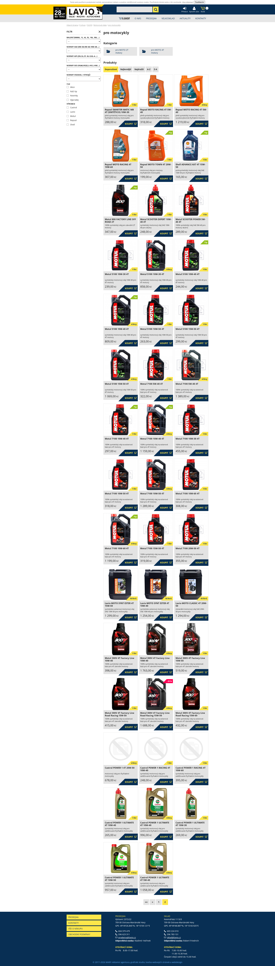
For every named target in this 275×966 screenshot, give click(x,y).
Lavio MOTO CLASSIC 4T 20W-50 (191, 604)
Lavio (71, 111)
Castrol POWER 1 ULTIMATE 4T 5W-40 (154, 879)
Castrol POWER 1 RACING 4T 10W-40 (155, 769)
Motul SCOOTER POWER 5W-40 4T (191, 220)
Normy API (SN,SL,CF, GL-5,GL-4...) (82, 56)
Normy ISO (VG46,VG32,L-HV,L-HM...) (83, 65)
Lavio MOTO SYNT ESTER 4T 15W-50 (119, 604)
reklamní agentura (120, 962)
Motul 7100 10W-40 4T (117, 438)
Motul (71, 116)
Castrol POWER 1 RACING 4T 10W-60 (191, 769)
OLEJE (89, 25)
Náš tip (72, 91)
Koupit (131, 123)
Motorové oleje (100, 25)
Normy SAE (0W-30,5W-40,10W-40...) (83, 47)
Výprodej (73, 99)
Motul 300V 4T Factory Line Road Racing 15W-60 (190, 714)
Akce (71, 87)
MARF (108, 962)
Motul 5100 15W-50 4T (188, 329)
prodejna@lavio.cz (127, 937)
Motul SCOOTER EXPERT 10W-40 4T (155, 220)
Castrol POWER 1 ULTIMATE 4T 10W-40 (119, 824)
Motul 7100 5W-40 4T (151, 383)
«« (146, 902)
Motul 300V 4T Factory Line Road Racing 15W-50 (119, 714)
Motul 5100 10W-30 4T (117, 274)
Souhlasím (199, 2)
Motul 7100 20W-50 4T (188, 548)
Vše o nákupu (75, 928)
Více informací (187, 2)
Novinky (72, 95)
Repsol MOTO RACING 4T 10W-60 (118, 166)
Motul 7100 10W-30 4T (188, 438)
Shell (71, 124)
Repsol (72, 120)
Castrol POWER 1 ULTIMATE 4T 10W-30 (190, 824)
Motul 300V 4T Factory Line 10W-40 (119, 659)
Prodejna (73, 917)
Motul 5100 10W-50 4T (152, 329)
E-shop (82, 25)
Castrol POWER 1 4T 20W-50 (119, 767)
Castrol (72, 107)
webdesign (177, 962)
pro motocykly (114, 25)
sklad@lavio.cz (174, 937)
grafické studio (137, 962)
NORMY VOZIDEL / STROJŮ (78, 75)
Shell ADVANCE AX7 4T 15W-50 (190, 166)
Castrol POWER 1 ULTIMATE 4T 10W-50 (119, 879)
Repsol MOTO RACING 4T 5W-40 (155, 111)
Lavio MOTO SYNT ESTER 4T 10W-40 (154, 604)
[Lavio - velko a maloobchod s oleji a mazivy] (84, 13)
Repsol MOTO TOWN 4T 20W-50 (155, 166)
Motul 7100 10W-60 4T (188, 493)
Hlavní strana (72, 25)
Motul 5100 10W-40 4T (188, 274)
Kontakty (73, 922)
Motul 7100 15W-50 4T (152, 548)
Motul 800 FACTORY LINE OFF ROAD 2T (120, 220)
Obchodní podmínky (79, 934)
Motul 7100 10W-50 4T (117, 493)
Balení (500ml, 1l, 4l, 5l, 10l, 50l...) (83, 37)
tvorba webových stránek (158, 962)
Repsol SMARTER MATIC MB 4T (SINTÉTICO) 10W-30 (119, 111)
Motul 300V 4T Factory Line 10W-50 (190, 659)
